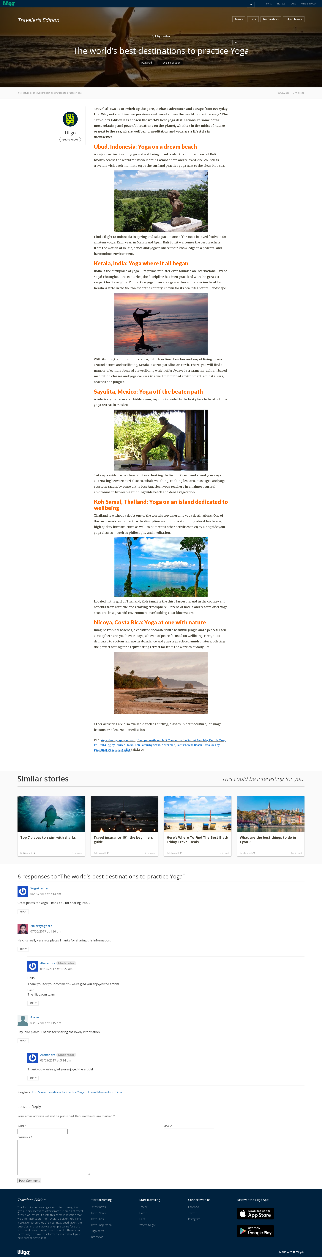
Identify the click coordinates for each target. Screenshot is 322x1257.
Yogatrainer (39, 888)
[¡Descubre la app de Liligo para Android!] (255, 1231)
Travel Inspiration (170, 62)
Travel (143, 1207)
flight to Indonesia (118, 237)
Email (168, 1125)
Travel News (98, 1213)
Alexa (34, 1017)
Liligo (26, 853)
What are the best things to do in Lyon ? (268, 839)
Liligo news (97, 1231)
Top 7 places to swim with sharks (48, 837)
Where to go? (147, 1225)
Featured (146, 62)
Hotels (143, 1213)
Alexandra (57, 963)
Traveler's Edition (38, 19)
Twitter (192, 1213)
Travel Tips (97, 1219)
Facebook (194, 1207)
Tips (253, 19)
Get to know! (70, 139)
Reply (23, 911)
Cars (142, 1219)
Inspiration (271, 19)
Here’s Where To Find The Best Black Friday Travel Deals (197, 839)
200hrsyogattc (41, 926)
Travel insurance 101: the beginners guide (123, 839)
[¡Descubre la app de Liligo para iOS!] (255, 1213)
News (239, 19)
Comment (25, 1137)
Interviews (97, 1237)
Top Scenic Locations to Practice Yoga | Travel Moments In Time (77, 1092)
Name (22, 1125)
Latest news (98, 1207)
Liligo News (294, 19)
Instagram (194, 1219)
